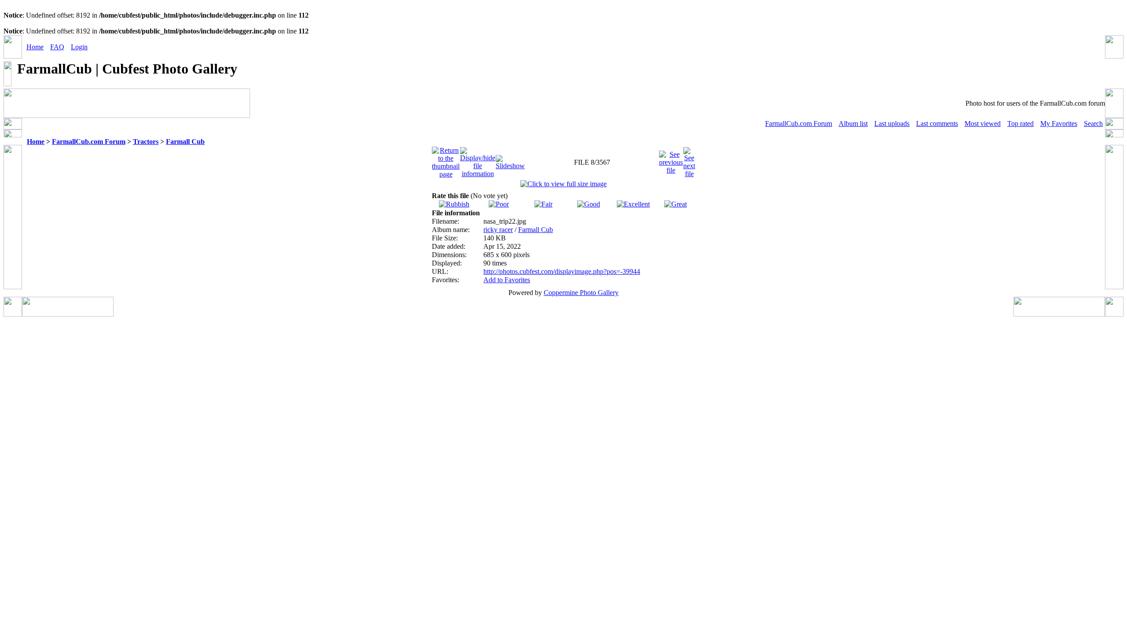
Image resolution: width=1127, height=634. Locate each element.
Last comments (937, 123)
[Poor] (499, 204)
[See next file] (689, 160)
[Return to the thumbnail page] (446, 160)
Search (1093, 123)
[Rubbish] (454, 204)
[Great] (675, 204)
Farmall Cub (185, 141)
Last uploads (892, 123)
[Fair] (543, 204)
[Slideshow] (510, 160)
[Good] (588, 204)
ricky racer (498, 229)
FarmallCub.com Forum (798, 123)
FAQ (57, 47)
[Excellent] (633, 204)
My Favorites (1058, 123)
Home (35, 47)
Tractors (145, 141)
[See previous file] (671, 160)
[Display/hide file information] (477, 160)
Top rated (1020, 123)
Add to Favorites (506, 280)
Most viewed (983, 123)
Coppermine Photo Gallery (581, 292)
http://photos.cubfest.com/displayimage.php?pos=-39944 (561, 271)
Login (79, 47)
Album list (853, 123)
